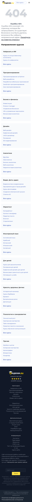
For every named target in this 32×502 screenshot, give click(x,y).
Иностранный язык (16, 405)
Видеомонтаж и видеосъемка (13, 184)
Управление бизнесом (11, 108)
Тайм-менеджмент (9, 323)
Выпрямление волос (10, 299)
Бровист (6, 296)
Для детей (16, 407)
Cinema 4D (7, 194)
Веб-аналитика (8, 165)
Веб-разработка (8, 79)
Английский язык (9, 238)
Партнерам (16, 440)
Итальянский (7, 245)
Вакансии (16, 442)
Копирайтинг (7, 211)
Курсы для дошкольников (12, 264)
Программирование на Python (13, 76)
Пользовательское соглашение (12, 499)
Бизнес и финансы (16, 392)
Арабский (6, 240)
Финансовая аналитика (11, 114)
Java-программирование (11, 87)
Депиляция (7, 302)
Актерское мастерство (11, 348)
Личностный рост (9, 318)
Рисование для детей (10, 267)
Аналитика (16, 396)
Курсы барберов (9, 294)
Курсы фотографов (9, 189)
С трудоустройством (16, 423)
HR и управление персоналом (13, 111)
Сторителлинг (8, 221)
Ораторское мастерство (11, 321)
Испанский (7, 243)
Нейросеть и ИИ (16, 388)
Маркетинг (16, 403)
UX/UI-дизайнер (8, 135)
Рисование (7, 138)
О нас (16, 448)
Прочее (16, 413)
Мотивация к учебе (9, 275)
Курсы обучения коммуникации (14, 328)
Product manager (9, 106)
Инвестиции (7, 103)
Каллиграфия (7, 350)
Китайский (7, 248)
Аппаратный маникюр (11, 291)
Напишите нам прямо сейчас (17, 462)
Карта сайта (16, 450)
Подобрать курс (16, 428)
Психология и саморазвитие (16, 411)
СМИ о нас (16, 444)
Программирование (16, 390)
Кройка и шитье (8, 345)
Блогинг (6, 218)
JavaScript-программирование (13, 84)
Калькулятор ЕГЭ (16, 430)
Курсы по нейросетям (10, 60)
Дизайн (16, 394)
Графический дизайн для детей (14, 270)
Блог (16, 426)
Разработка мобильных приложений (16, 82)
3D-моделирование (10, 140)
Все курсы (7, 64)
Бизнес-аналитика (9, 162)
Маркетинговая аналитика (12, 167)
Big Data (6, 157)
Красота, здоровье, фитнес (16, 409)
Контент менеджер (9, 213)
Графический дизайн (10, 133)
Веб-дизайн (7, 130)
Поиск (16, 473)
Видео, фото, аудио (16, 398)
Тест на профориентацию (16, 446)
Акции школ (16, 424)
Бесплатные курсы (16, 421)
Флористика (7, 353)
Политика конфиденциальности (13, 498)
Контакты (16, 438)
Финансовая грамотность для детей (15, 272)
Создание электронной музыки (14, 192)
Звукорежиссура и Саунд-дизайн (14, 186)
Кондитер (6, 355)
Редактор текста (8, 216)
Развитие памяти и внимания (13, 326)
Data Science (7, 160)
